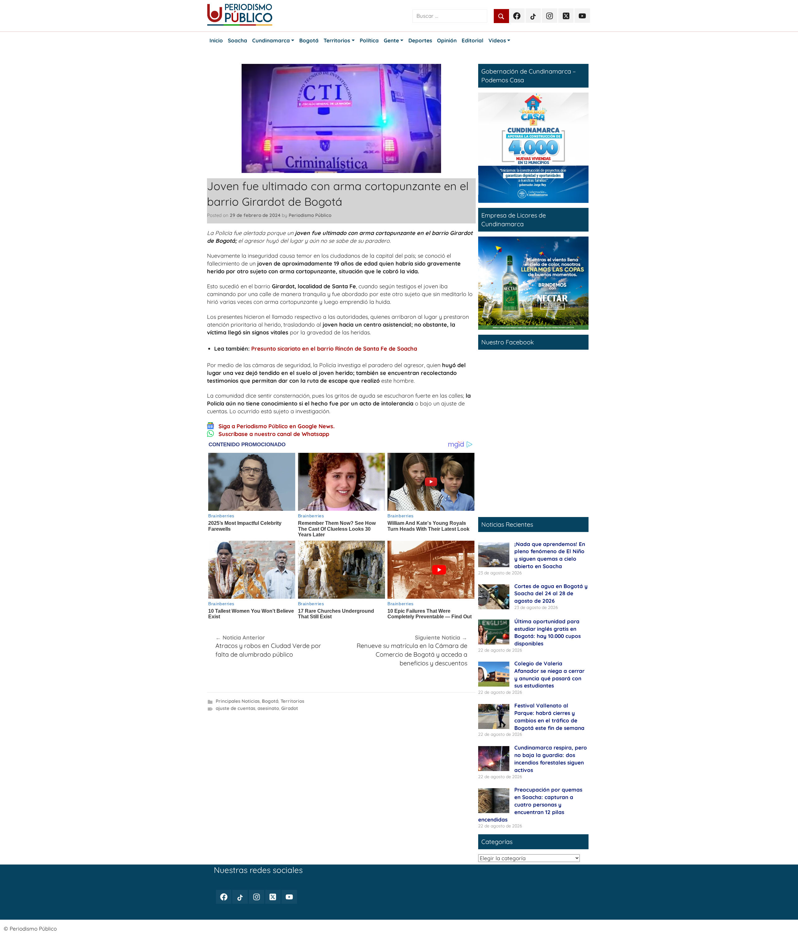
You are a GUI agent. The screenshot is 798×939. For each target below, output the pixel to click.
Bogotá (270, 701)
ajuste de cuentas (235, 708)
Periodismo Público (310, 215)
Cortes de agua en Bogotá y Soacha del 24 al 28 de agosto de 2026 (551, 593)
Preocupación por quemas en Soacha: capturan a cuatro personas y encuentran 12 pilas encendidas (530, 804)
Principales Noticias (238, 701)
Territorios (292, 701)
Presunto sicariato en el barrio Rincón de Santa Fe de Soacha (334, 348)
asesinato (268, 708)
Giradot (289, 708)
